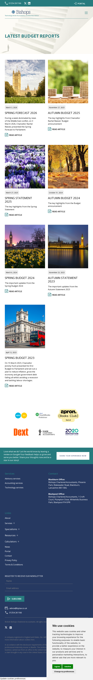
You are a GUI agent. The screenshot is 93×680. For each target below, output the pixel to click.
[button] (85, 13)
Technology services (14, 487)
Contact (8, 555)
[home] (22, 13)
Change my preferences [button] (64, 671)
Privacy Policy (11, 560)
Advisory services (12, 478)
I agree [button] (57, 666)
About (7, 518)
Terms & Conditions (14, 564)
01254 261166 (15, 3)
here (32, 640)
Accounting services (14, 483)
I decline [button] (67, 666)
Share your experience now (73, 456)
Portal (7, 551)
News (7, 546)
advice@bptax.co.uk (18, 608)
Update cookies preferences (13, 678)
